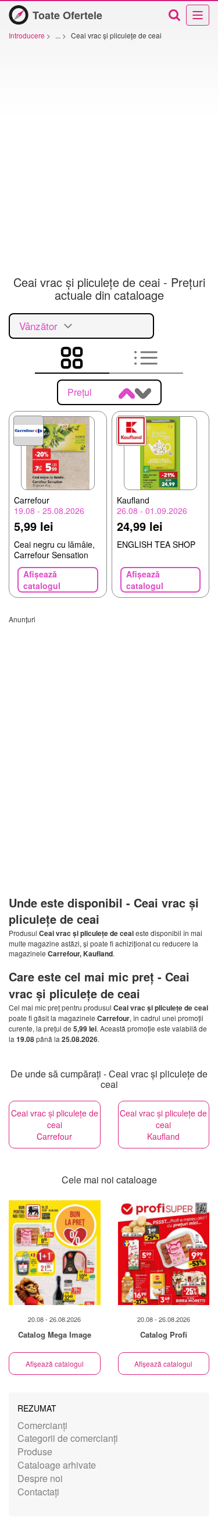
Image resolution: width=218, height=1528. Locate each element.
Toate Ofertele (67, 15)
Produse (34, 1451)
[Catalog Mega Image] (55, 1252)
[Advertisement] (109, 161)
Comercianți (42, 1425)
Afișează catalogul (55, 1364)
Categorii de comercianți (67, 1438)
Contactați (38, 1491)
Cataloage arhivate (56, 1465)
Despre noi (40, 1478)
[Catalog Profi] (164, 1252)
